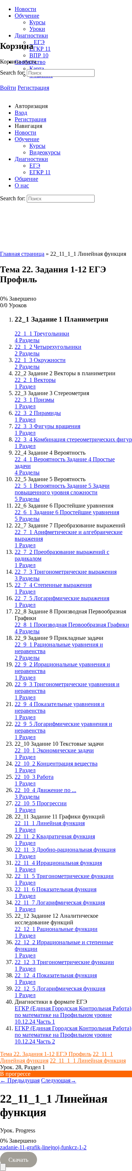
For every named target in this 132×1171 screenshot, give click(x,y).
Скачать (18, 1160)
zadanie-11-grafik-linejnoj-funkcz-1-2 (43, 1147)
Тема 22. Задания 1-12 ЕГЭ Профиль (45, 1054)
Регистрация (33, 88)
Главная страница (22, 254)
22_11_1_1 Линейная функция (88, 1060)
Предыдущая (20, 1080)
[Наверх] (3, 1167)
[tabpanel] (66, 1153)
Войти (8, 88)
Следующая (58, 1080)
